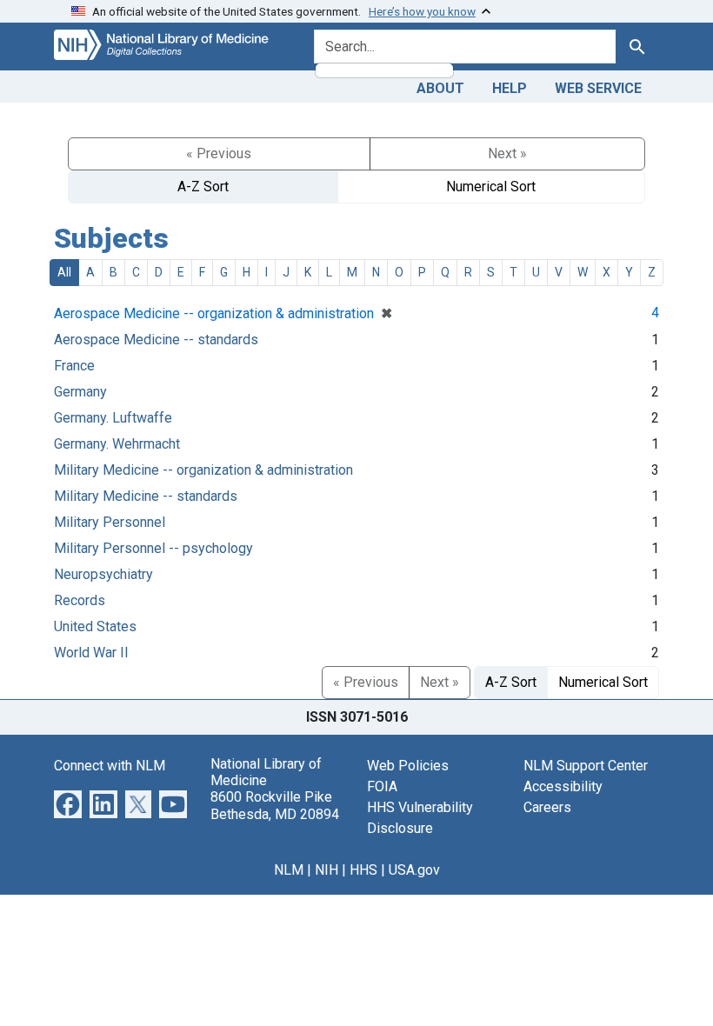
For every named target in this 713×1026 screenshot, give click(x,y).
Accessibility (563, 786)
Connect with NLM (109, 765)
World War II (91, 652)
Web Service (598, 88)
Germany (80, 391)
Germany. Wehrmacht (117, 444)
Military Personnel (109, 522)
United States (95, 626)
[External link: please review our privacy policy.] (68, 803)
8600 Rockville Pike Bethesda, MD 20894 (274, 805)
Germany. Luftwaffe (113, 418)
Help (509, 88)
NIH (326, 870)
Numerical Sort (491, 186)
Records (79, 600)
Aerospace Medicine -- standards (156, 339)
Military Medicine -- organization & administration (203, 470)
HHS (363, 870)
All (64, 272)
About (440, 88)
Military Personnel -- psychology (153, 548)
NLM (288, 870)
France (74, 365)
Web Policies (408, 765)
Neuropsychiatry (103, 574)
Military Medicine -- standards (145, 496)
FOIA (382, 786)
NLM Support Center (585, 765)
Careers (547, 807)
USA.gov (414, 870)
